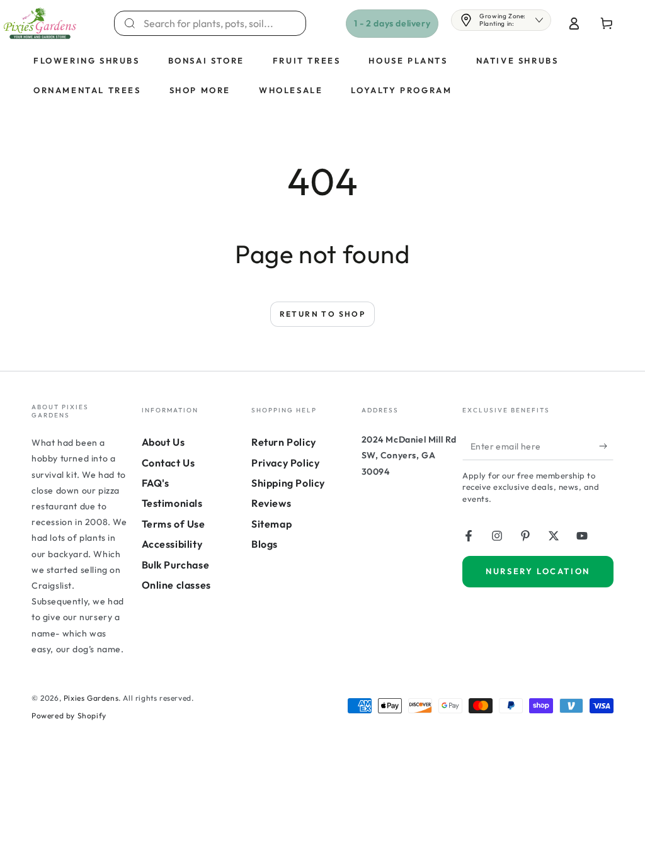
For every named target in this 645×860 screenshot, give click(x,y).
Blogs (264, 544)
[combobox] (217, 23)
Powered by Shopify (68, 715)
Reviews (271, 503)
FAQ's (155, 483)
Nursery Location (538, 571)
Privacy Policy (285, 462)
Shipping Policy (288, 483)
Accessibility (172, 544)
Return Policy (283, 442)
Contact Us (168, 462)
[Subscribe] (606, 446)
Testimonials (172, 503)
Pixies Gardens (91, 698)
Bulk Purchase (176, 564)
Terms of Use (173, 524)
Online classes (176, 585)
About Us (163, 442)
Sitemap (271, 524)
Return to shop (323, 314)
